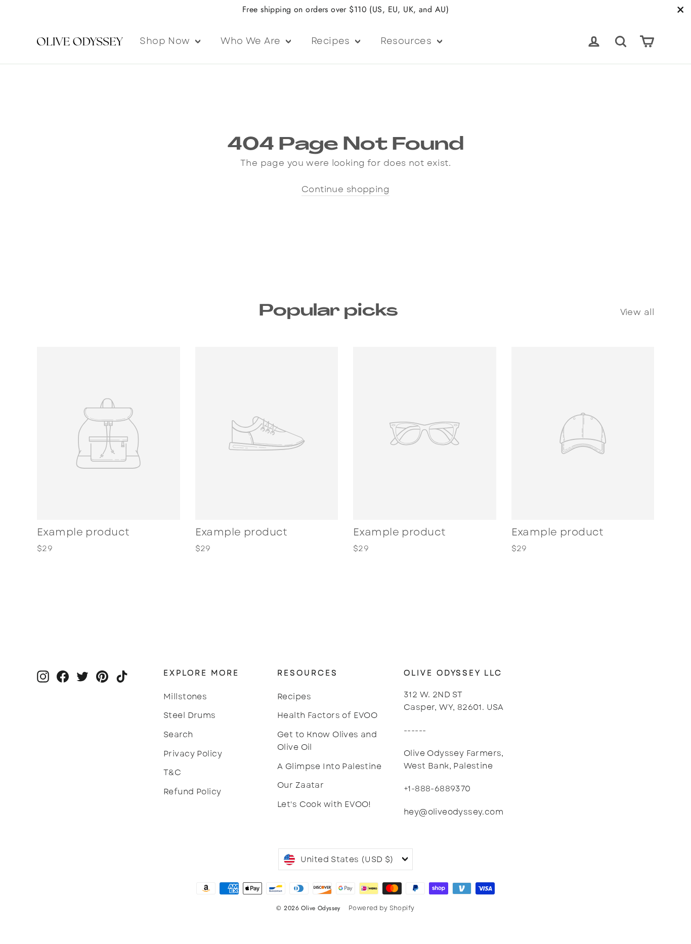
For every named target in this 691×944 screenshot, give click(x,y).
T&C (172, 772)
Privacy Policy (192, 753)
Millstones (185, 696)
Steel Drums (189, 715)
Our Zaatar (300, 785)
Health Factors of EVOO (327, 715)
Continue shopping (345, 189)
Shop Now (166, 41)
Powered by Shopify (382, 908)
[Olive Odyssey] (76, 40)
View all (637, 312)
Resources (407, 41)
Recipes (332, 41)
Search (178, 734)
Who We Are (252, 41)
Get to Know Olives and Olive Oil (327, 741)
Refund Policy (192, 791)
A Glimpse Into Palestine (329, 766)
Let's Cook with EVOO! (324, 804)
